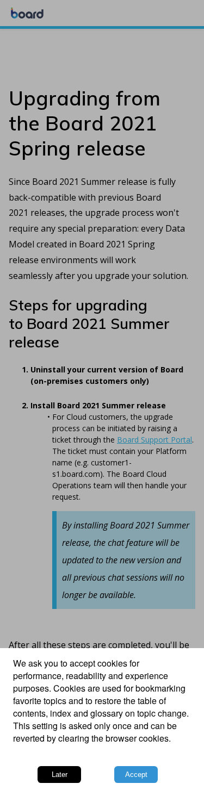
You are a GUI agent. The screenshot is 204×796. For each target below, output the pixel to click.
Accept (136, 774)
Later (59, 774)
